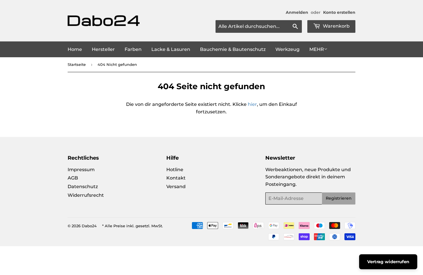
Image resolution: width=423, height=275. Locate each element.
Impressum (81, 169)
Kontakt (176, 178)
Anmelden (297, 12)
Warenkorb (336, 26)
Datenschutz (83, 186)
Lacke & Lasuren (170, 49)
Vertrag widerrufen (388, 261)
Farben (133, 49)
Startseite (77, 64)
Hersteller (103, 49)
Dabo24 (89, 226)
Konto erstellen (339, 12)
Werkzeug (287, 49)
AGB (73, 178)
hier (252, 104)
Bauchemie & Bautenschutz (233, 49)
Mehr (316, 49)
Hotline (174, 169)
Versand (176, 186)
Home (75, 49)
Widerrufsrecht (86, 195)
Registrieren (339, 198)
